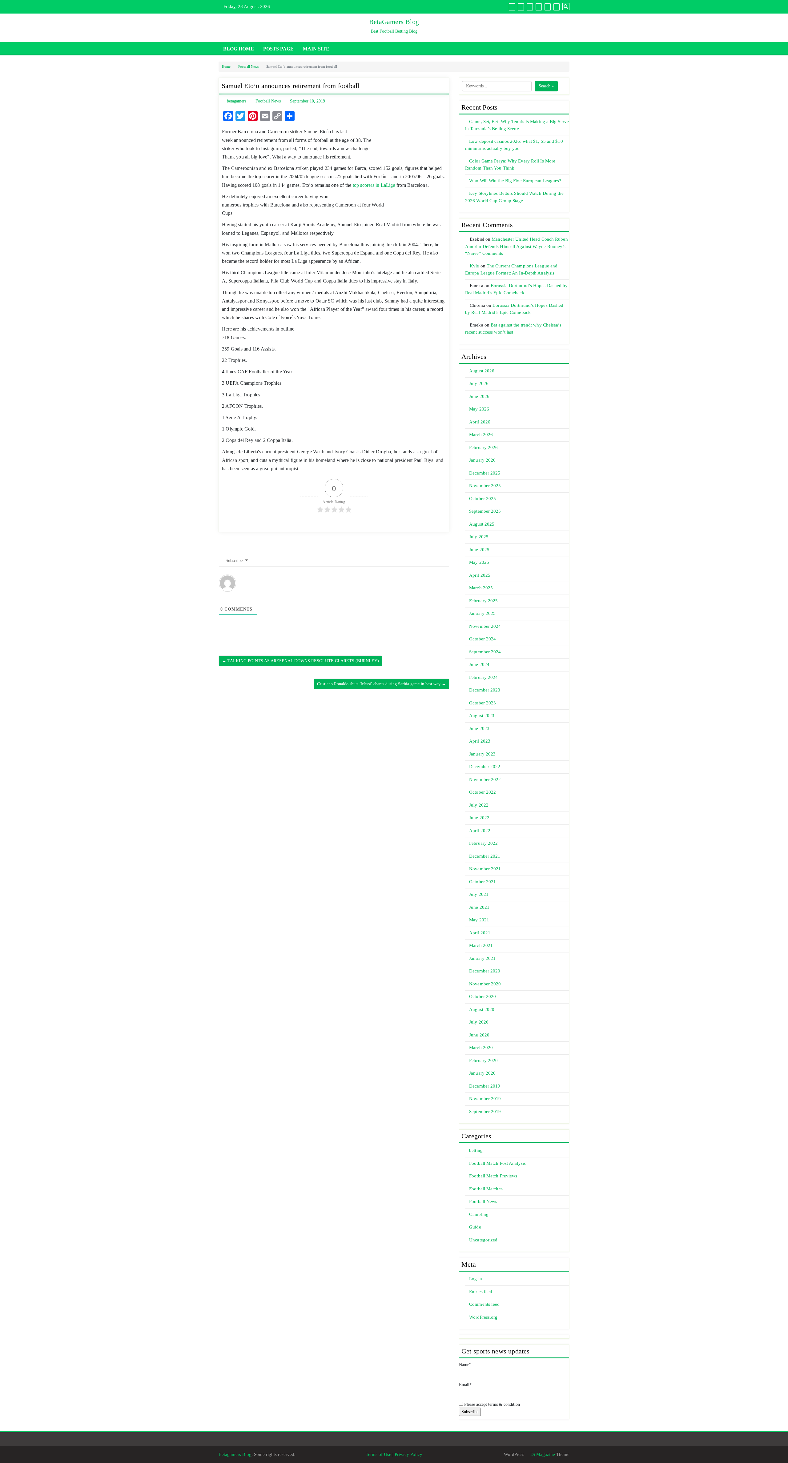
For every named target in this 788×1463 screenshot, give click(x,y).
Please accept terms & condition (491, 1404)
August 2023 (481, 715)
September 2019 (485, 1111)
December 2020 (484, 970)
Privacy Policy (408, 1454)
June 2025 (479, 549)
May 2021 (479, 919)
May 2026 (479, 409)
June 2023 (479, 728)
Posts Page (278, 48)
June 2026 (479, 396)
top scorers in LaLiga (374, 185)
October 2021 (482, 881)
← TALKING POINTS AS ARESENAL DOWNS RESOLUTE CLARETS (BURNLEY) (300, 661)
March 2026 (481, 434)
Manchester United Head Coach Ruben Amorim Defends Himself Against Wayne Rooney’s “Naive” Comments (516, 246)
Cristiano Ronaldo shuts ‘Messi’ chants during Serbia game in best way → (381, 684)
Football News (248, 66)
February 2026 (483, 447)
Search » (546, 86)
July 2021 (478, 894)
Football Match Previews (493, 1175)
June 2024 (479, 664)
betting (476, 1150)
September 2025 (485, 511)
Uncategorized (483, 1239)
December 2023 (484, 689)
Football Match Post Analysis (497, 1163)
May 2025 (479, 562)
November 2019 (485, 1098)
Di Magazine (542, 1454)
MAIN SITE (316, 48)
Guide (475, 1227)
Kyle (474, 265)
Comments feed (484, 1304)
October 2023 (482, 702)
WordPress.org (483, 1317)
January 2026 (482, 460)
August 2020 (481, 1009)
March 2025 (481, 587)
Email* (465, 1384)
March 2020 (481, 1047)
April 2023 (479, 741)
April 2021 (479, 932)
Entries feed (480, 1291)
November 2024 (485, 626)
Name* (465, 1364)
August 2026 (481, 370)
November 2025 (485, 485)
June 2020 (479, 1034)
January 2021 (482, 958)
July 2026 (478, 383)
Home (226, 66)
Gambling (478, 1214)
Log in (475, 1278)
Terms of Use (378, 1454)
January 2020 (482, 1073)
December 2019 (484, 1086)
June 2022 (479, 817)
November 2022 (485, 779)
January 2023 (482, 754)
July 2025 (478, 536)
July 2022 (478, 805)
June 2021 (479, 907)
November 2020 (485, 983)
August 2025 (481, 524)
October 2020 (482, 996)
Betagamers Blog (235, 1454)
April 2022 (479, 830)
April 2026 (479, 421)
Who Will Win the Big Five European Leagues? (515, 180)
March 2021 (481, 945)
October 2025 (482, 498)
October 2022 (482, 792)
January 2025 (482, 613)
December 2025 (484, 473)
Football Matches (486, 1188)
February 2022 (483, 843)
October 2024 (482, 638)
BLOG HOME (238, 48)
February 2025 (483, 600)
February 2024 (483, 677)
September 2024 (485, 651)
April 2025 (479, 575)
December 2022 (484, 766)
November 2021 (485, 868)
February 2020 (483, 1060)
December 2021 (484, 856)
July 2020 (478, 1022)
